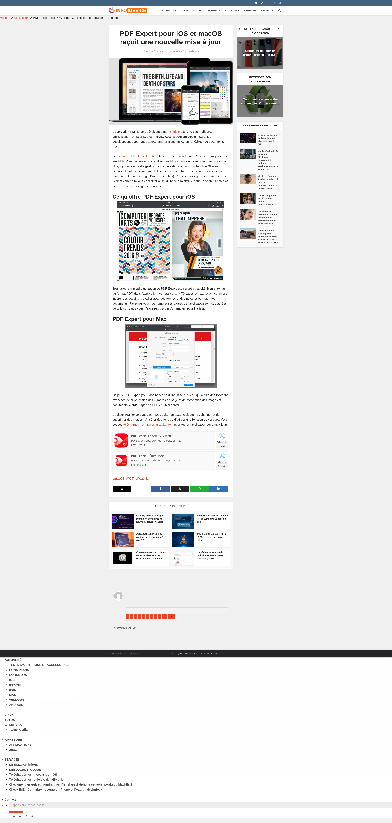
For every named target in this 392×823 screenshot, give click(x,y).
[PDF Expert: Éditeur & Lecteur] (121, 440)
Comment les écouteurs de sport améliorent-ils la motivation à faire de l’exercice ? (268, 217)
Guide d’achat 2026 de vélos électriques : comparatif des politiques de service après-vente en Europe (268, 160)
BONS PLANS (19, 670)
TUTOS (197, 10)
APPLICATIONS (20, 744)
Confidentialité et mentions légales (124, 653)
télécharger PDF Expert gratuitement (148, 424)
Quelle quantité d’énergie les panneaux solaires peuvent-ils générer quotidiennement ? (268, 236)
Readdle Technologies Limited (164, 440)
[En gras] (127, 616)
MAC (12, 695)
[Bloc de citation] (151, 616)
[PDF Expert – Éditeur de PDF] (121, 460)
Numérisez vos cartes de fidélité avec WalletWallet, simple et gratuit (210, 555)
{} (165, 616)
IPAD (12, 689)
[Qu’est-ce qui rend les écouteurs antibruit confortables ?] (249, 198)
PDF (131, 478)
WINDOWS (17, 699)
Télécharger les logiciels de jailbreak (36, 779)
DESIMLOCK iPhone (23, 764)
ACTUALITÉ (169, 10)
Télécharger (222, 442)
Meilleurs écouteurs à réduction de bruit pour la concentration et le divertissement (268, 182)
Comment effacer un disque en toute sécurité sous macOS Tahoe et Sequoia (151, 555)
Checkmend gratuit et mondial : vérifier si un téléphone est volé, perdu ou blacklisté (70, 784)
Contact (267, 10)
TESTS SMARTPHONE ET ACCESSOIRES (39, 665)
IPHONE (15, 684)
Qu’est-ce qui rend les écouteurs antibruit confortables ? (267, 200)
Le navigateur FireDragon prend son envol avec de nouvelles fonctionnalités (150, 518)
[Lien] (159, 616)
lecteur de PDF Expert (132, 156)
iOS (12, 680)
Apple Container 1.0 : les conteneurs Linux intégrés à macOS (151, 537)
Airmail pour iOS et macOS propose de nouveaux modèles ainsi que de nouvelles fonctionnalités (193, 652)
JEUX (13, 749)
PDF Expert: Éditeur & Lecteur (151, 436)
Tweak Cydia (18, 729)
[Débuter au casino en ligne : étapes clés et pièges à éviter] (249, 138)
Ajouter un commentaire (169, 51)
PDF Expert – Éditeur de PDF (150, 456)
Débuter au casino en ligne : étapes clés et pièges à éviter (267, 139)
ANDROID (16, 704)
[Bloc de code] (155, 616)
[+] (171, 616)
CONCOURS (18, 674)
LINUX (184, 10)
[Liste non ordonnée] (147, 616)
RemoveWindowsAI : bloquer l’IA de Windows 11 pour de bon (212, 518)
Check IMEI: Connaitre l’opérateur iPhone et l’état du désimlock (55, 789)
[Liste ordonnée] (143, 616)
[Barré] (139, 616)
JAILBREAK (213, 10)
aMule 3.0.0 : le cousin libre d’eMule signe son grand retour (211, 537)
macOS (119, 478)
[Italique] (131, 616)
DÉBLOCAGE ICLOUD (25, 769)
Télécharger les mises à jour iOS (33, 774)
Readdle (174, 131)
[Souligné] (135, 616)
